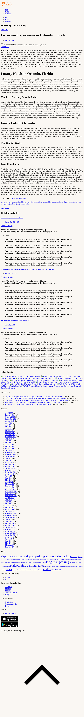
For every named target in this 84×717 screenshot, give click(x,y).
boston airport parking (26, 559)
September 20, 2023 (12, 222)
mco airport (56, 202)
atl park (7, 559)
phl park (64, 566)
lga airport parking (36, 562)
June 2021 (8, 502)
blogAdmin (5, 208)
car (57, 559)
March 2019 (9, 545)
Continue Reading (7, 226)
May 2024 (8, 443)
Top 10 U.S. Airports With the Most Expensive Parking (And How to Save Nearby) (34, 396)
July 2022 (8, 476)
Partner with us (10, 613)
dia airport (61, 559)
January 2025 (10, 435)
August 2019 (9, 537)
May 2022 (8, 480)
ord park (7, 566)
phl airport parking (57, 566)
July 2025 (8, 423)
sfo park (40, 569)
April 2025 (9, 429)
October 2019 (10, 533)
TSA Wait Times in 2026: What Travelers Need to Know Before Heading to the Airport (35, 398)
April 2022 (9, 482)
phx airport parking (78, 566)
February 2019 (10, 547)
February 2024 (10, 448)
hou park (17, 562)
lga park (43, 562)
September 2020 (11, 517)
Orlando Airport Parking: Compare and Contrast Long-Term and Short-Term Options (27, 269)
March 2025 (9, 431)
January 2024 (10, 450)
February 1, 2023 (11, 273)
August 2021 (9, 498)
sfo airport (25, 569)
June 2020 (8, 521)
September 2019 (11, 535)
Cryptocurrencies (11, 604)
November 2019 (11, 531)
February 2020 (10, 525)
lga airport (28, 562)
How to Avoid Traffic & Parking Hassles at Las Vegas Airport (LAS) (29, 404)
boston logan (36, 559)
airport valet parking (32, 202)
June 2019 (8, 541)
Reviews (8, 606)
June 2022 (8, 478)
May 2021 (8, 504)
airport (3, 202)
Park (6, 10)
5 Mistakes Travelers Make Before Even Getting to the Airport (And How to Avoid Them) (36, 400)
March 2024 (9, 446)
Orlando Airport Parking (18, 198)
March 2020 (9, 523)
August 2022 (9, 474)
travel (53, 569)
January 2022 (10, 488)
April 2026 (9, 413)
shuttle (26, 204)
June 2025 (8, 425)
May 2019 (8, 543)
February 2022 (10, 486)
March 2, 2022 (10, 40)
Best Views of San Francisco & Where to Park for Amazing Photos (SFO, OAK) (33, 402)
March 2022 (9, 484)
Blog (7, 12)
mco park (77, 202)
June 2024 (8, 441)
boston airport (16, 559)
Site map (8, 589)
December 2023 (10, 452)
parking (7, 204)
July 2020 (8, 519)
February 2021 (10, 509)
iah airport (22, 562)
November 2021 (11, 492)
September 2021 (11, 496)
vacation (58, 569)
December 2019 (10, 529)
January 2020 (10, 527)
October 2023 (10, 454)
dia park (76, 559)
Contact (8, 14)
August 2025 (9, 421)
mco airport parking (67, 202)
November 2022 (11, 472)
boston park (53, 559)
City (6, 579)
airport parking (19, 202)
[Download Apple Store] (9, 621)
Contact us (9, 602)
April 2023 (9, 462)
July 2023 (8, 458)
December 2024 (10, 437)
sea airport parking (17, 569)
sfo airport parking (33, 569)
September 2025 (11, 419)
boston (11, 559)
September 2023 (11, 456)
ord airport (72, 562)
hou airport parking (10, 562)
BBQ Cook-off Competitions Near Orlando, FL (15, 320)
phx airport (70, 566)
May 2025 (8, 427)
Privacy (7, 591)
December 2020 (10, 513)
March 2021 (9, 507)
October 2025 (10, 417)
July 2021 (8, 500)
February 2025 (10, 433)
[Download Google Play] (9, 627)
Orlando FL (5, 47)
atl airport (74, 557)
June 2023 (8, 460)
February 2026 (10, 415)
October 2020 (10, 515)
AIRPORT (4, 30)
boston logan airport (45, 559)
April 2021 (9, 506)
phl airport (49, 566)
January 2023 (10, 468)
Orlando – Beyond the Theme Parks (12, 218)
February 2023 (10, 466)
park (2, 204)
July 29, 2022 (10, 325)
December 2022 (10, 470)
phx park (3, 569)
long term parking (45, 202)
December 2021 (10, 490)
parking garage (15, 204)
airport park (10, 202)
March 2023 (9, 464)
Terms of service (11, 593)
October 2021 (10, 494)
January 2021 (10, 511)
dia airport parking (69, 559)
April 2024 (9, 444)
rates (22, 204)
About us (8, 587)
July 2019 (8, 539)
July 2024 (8, 439)
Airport (7, 577)
